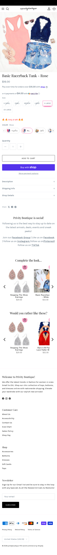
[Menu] (3, 9)
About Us (6, 414)
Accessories (7, 451)
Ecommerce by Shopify (34, 546)
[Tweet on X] (9, 207)
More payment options (28, 173)
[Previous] (4, 286)
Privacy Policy (7, 530)
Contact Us (7, 422)
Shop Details (8, 195)
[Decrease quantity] (5, 146)
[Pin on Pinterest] (15, 207)
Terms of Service (34, 530)
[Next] (52, 286)
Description (7, 181)
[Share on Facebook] (12, 207)
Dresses (6, 460)
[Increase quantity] (20, 146)
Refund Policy (20, 530)
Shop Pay (6, 435)
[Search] (9, 9)
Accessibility (8, 418)
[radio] (7, 103)
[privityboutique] (28, 9)
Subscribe (11, 505)
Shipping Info (8, 188)
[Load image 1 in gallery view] (28, 42)
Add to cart (28, 158)
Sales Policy (7, 431)
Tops (4, 468)
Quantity (6, 141)
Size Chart (7, 427)
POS (21, 546)
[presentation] (53, 130)
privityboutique (13, 546)
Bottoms (6, 456)
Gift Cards (6, 464)
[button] (28, 93)
